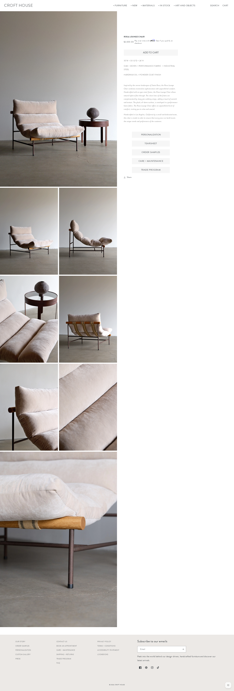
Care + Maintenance (151, 161)
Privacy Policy (104, 642)
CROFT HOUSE (120, 685)
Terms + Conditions (106, 646)
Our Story (20, 642)
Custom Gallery (22, 654)
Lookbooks (102, 654)
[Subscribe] (183, 649)
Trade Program (151, 169)
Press (17, 659)
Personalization (151, 134)
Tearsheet (151, 143)
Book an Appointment (66, 646)
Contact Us (61, 642)
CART (225, 5)
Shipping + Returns (65, 654)
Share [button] (129, 177)
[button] (120, 6)
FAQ (58, 663)
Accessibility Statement (108, 650)
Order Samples (151, 152)
